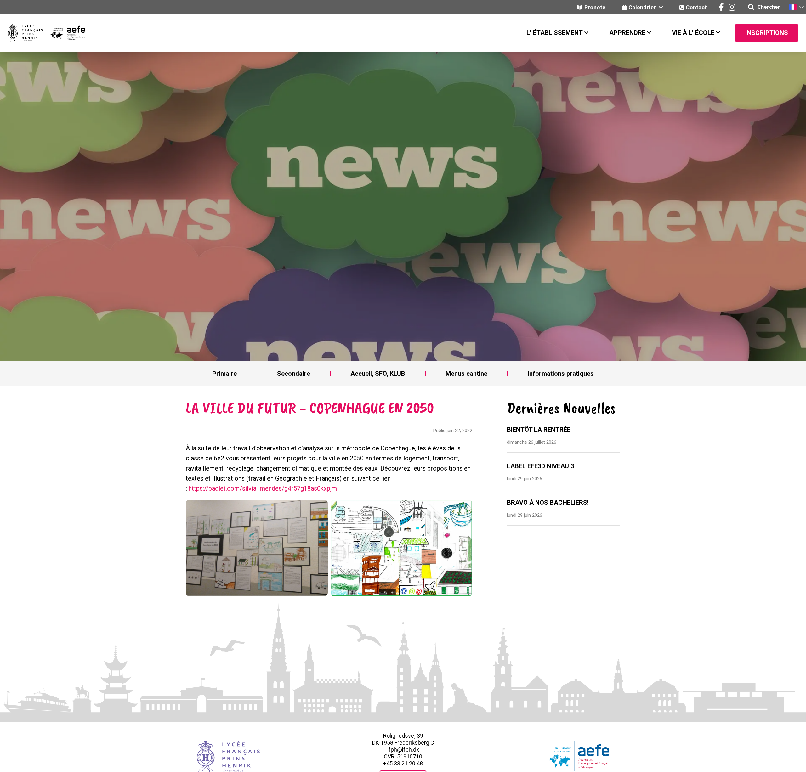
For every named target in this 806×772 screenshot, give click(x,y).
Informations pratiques (561, 373)
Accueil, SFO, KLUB (377, 373)
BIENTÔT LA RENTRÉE (538, 429)
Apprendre (627, 33)
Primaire (224, 373)
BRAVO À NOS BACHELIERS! (548, 502)
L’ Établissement (554, 33)
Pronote (594, 7)
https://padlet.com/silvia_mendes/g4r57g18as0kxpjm (263, 488)
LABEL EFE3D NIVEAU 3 (540, 466)
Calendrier (642, 7)
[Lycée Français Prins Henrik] (25, 33)
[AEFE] (64, 33)
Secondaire (293, 373)
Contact (696, 7)
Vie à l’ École (693, 33)
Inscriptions (766, 33)
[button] (796, 7)
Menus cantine (466, 373)
